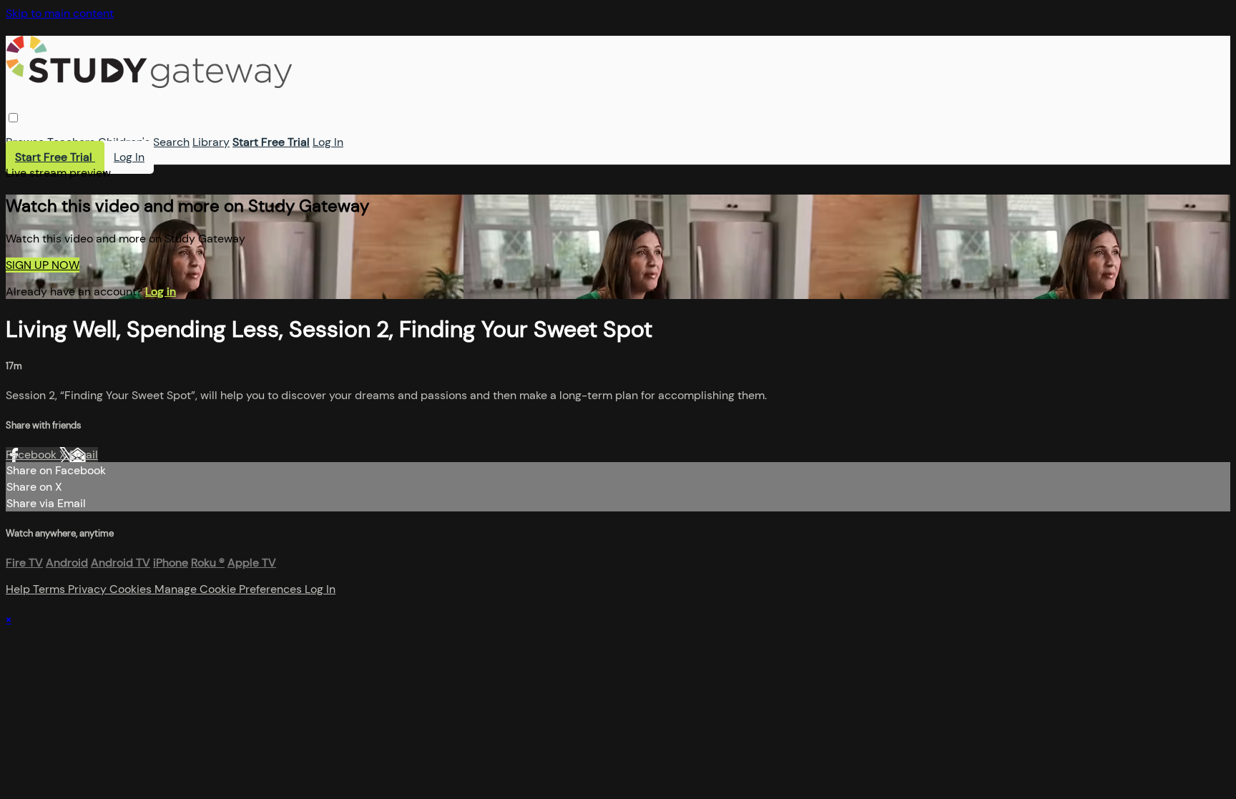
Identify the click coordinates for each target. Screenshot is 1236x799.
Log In (328, 141)
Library (211, 141)
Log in (160, 291)
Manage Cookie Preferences (229, 589)
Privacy (88, 589)
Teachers (71, 141)
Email (83, 454)
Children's (124, 141)
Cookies (131, 589)
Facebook (32, 454)
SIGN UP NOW (42, 265)
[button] (13, 117)
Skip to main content (60, 13)
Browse (25, 141)
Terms (50, 589)
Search (171, 141)
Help (19, 589)
